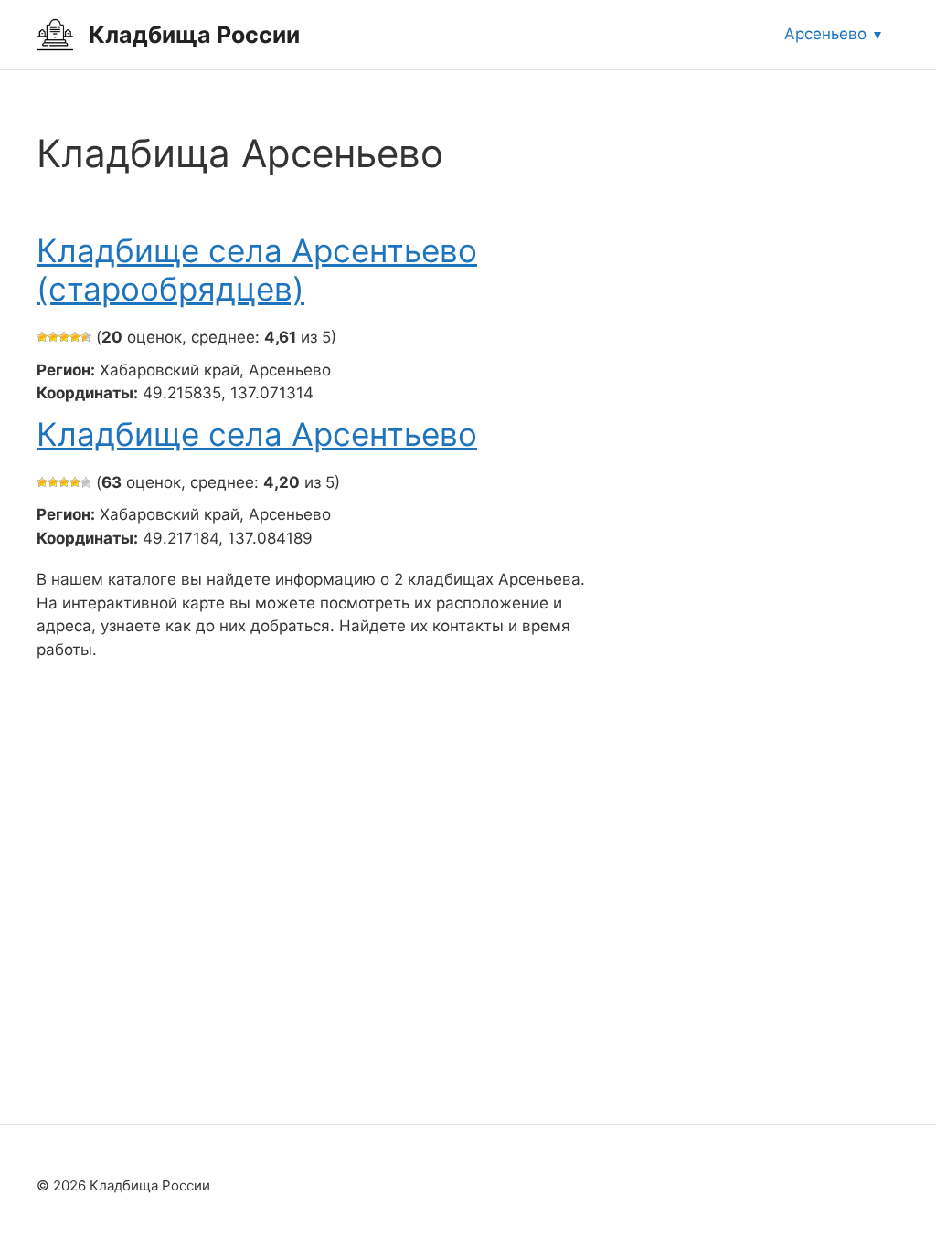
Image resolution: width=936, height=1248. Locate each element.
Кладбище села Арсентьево (257, 434)
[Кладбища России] (55, 34)
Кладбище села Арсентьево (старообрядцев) (257, 269)
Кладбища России (194, 34)
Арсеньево (825, 34)
